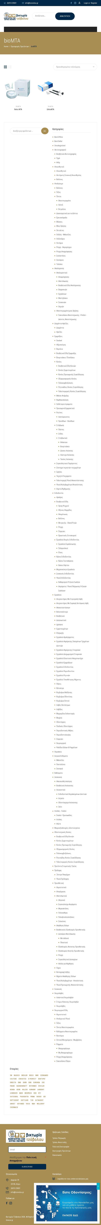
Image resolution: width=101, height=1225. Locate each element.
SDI (44, 1097)
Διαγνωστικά (61, 620)
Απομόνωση (62, 514)
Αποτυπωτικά (61, 896)
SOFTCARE (24, 1100)
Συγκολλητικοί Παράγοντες (66, 463)
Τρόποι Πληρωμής (59, 1138)
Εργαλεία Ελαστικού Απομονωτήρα (69, 658)
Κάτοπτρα (60, 688)
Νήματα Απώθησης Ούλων (66, 976)
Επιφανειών (62, 290)
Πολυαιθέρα (62, 913)
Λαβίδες (59, 709)
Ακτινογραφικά (60, 150)
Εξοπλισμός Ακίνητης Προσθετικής (71, 947)
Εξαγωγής (60, 633)
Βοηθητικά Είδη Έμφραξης (66, 353)
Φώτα (58, 824)
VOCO (28, 1104)
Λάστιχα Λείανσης (67, 455)
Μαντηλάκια (62, 298)
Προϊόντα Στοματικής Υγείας (65, 866)
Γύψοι (58, 968)
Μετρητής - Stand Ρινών (67, 523)
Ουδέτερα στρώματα (64, 404)
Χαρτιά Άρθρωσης (63, 489)
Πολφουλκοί (63, 548)
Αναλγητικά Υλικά (63, 1019)
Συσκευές (58, 989)
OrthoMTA (50, 109)
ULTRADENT (39, 1100)
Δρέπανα (59, 625)
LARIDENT (40, 1089)
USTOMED (20, 1104)
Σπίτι (60, 807)
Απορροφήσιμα (64, 1048)
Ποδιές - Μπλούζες (63, 235)
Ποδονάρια (60, 239)
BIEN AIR (24, 1075)
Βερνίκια (59, 349)
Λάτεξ (60, 205)
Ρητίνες (59, 412)
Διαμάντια (60, 328)
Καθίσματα (58, 773)
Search (45, 131)
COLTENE (13, 1079)
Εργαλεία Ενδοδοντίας (64, 667)
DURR (25, 1082)
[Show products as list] (10, 67)
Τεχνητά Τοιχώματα (63, 476)
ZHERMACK (14, 1107)
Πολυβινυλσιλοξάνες (66, 917)
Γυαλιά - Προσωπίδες (64, 815)
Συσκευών (62, 302)
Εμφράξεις (58, 336)
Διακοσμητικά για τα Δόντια (67, 213)
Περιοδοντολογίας (63, 735)
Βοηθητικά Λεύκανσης (64, 786)
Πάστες (61, 429)
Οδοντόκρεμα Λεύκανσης (68, 803)
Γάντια (58, 196)
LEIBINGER (13, 1093)
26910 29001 (15, 1188)
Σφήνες (59, 472)
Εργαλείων (62, 294)
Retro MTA (18, 109)
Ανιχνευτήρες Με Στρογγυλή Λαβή (69, 599)
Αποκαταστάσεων (63, 608)
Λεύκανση (58, 777)
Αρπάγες (59, 497)
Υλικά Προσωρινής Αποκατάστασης (69, 985)
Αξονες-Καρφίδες (65, 510)
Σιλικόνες (62, 921)
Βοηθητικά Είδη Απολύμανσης (69, 285)
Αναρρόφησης (63, 277)
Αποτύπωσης (63, 281)
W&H (33, 1104)
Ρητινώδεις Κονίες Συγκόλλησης (70, 387)
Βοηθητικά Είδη (62, 502)
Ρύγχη (60, 527)
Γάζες (58, 192)
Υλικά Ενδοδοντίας (63, 578)
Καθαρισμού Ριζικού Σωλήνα (69, 582)
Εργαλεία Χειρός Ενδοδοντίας (67, 540)
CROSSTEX (22, 1079)
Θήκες (58, 684)
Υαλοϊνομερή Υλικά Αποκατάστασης (70, 480)
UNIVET (12, 1104)
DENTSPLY (41, 1079)
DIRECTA (13, 1082)
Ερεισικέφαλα (61, 218)
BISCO (31, 1075)
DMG (19, 1082)
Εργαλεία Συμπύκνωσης (67, 544)
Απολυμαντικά (61, 273)
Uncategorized (59, 146)
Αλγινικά (61, 900)
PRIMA (32, 1097)
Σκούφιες (60, 260)
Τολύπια (59, 264)
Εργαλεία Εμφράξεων (64, 663)
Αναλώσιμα (58, 184)
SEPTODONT (14, 1100)
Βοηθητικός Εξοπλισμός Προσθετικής (70, 930)
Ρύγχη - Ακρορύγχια (63, 247)
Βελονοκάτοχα (62, 612)
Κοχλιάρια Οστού (62, 701)
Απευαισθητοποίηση (64, 781)
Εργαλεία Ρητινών (63, 675)
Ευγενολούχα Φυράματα (67, 904)
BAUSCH (17, 1075)
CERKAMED (44, 1075)
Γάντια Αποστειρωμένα (65, 1027)
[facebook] (71, 3)
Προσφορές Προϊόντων (20, 46)
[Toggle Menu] (93, 29)
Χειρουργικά (61, 743)
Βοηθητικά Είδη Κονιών (67, 366)
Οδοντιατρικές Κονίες (62, 832)
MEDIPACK (28, 1093)
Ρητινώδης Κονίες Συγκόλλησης (68, 858)
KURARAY (32, 1089)
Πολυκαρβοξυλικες (63, 853)
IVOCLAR (41, 1086)
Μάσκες (59, 222)
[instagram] (75, 3)
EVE (43, 1082)
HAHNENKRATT (21, 1086)
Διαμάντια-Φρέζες (61, 324)
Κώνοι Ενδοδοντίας (63, 557)
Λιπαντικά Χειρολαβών (65, 997)
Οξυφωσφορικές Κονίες (67, 379)
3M (11, 1075)
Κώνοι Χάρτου (63, 565)
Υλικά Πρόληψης (62, 879)
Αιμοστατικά (61, 887)
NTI (39, 1093)
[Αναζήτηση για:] (47, 16)
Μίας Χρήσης (61, 226)
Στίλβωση (60, 425)
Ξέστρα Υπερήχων (63, 875)
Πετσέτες (60, 230)
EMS (29, 1082)
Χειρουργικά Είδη (61, 1010)
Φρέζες (59, 332)
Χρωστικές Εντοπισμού (67, 535)
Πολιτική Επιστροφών (60, 1147)
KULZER (24, 1089)
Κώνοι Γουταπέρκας (65, 561)
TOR (31, 1100)
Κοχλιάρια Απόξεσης (64, 692)
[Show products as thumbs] (5, 67)
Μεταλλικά (64, 938)
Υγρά (58, 158)
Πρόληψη (57, 870)
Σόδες (60, 434)
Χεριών (61, 307)
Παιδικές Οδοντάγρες (64, 726)
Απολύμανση (59, 268)
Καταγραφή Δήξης (63, 972)
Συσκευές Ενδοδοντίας (65, 574)
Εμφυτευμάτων (62, 629)
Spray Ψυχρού (63, 506)
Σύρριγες (61, 531)
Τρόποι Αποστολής (59, 1142)
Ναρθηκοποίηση (62, 400)
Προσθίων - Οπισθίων (66, 421)
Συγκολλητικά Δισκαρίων (67, 959)
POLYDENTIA (24, 1097)
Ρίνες (60, 552)
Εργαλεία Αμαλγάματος (65, 637)
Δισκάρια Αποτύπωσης (66, 934)
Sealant (59, 340)
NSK (35, 1093)
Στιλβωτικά (62, 438)
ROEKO (39, 1097)
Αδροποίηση (61, 345)
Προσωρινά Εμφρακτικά (65, 408)
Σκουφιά (59, 769)
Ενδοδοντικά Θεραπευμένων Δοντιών (72, 794)
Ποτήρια (59, 243)
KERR (18, 1089)
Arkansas (63, 442)
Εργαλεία (57, 595)
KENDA (12, 1089)
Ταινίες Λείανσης (66, 459)
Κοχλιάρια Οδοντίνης (64, 697)
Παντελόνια (60, 764)
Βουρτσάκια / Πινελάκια (65, 357)
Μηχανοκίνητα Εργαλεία (65, 569)
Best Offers (58, 137)
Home (6, 46)
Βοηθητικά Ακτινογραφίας (66, 154)
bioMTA (18, 106)
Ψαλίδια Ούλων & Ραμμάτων (66, 747)
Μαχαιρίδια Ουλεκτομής (65, 714)
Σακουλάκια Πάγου (63, 1061)
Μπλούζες (60, 760)
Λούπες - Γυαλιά (60, 811)
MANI (21, 1093)
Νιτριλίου (62, 209)
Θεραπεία (58, 752)
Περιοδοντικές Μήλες (64, 731)
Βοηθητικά (60, 616)
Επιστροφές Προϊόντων (61, 1151)
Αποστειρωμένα (64, 201)
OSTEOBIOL (14, 1097)
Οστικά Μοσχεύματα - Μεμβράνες (69, 1040)
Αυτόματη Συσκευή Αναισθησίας (68, 175)
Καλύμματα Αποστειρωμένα (66, 1031)
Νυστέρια (60, 1036)
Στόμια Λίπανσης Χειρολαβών (67, 1002)
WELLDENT (40, 1104)
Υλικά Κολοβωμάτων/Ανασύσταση (69, 485)
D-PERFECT (32, 1079)
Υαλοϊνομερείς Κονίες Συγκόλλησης (72, 391)
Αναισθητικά (59, 167)
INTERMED (32, 1086)
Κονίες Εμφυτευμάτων (66, 370)
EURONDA (36, 1082)
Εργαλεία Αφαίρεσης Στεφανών (68, 650)
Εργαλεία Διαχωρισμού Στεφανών (69, 654)
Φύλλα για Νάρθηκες (66, 964)
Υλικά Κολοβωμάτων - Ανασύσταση (69, 981)
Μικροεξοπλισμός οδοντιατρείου (67, 828)
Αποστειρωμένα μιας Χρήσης (67, 311)
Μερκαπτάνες (63, 908)
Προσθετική (59, 883)
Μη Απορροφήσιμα (65, 1053)
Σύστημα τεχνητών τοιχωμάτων (68, 468)
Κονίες (59, 362)
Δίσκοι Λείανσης (66, 451)
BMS (36, 1075)
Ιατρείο (61, 798)
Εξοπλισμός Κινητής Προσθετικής (71, 951)
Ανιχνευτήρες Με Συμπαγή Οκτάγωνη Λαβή (72, 603)
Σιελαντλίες (61, 256)
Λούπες (59, 820)
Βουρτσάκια (64, 446)
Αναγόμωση (60, 892)
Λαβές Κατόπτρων (63, 705)
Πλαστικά (64, 942)
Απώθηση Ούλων (62, 925)
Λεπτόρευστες (64, 417)
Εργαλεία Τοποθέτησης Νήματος (68, 680)
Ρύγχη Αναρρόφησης (64, 252)
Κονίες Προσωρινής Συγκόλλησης (71, 374)
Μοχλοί (59, 718)
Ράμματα (59, 1044)
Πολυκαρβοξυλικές (65, 383)
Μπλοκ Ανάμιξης (62, 396)
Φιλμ (58, 162)
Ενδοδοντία (58, 493)
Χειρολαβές (59, 993)
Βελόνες (59, 179)
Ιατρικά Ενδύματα (61, 756)
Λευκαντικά (60, 790)
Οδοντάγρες (61, 722)
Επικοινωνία (57, 1155)
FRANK (12, 1086)
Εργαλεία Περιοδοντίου (65, 671)
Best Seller (58, 141)
